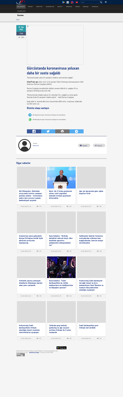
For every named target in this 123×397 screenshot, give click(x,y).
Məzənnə (20, 15)
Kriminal (69, 6)
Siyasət (30, 6)
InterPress (36, 145)
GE (106, 2)
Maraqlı (86, 6)
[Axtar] (101, 2)
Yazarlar (95, 6)
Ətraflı (17, 19)
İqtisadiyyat (50, 6)
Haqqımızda (21, 11)
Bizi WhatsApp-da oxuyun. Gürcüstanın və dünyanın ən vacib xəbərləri (49, 119)
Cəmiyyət (39, 6)
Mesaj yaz (99, 145)
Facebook (68, 2)
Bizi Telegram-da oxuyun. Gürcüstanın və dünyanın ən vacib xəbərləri (49, 115)
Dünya (59, 6)
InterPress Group (34, 352)
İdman (77, 6)
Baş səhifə (21, 6)
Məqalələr (85, 145)
